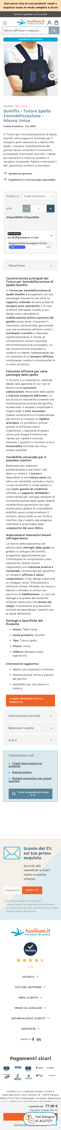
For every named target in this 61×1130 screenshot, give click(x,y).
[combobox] (30, 30)
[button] (52, 79)
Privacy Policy (14, 911)
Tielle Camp (20, 106)
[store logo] (30, 22)
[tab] (30, 265)
